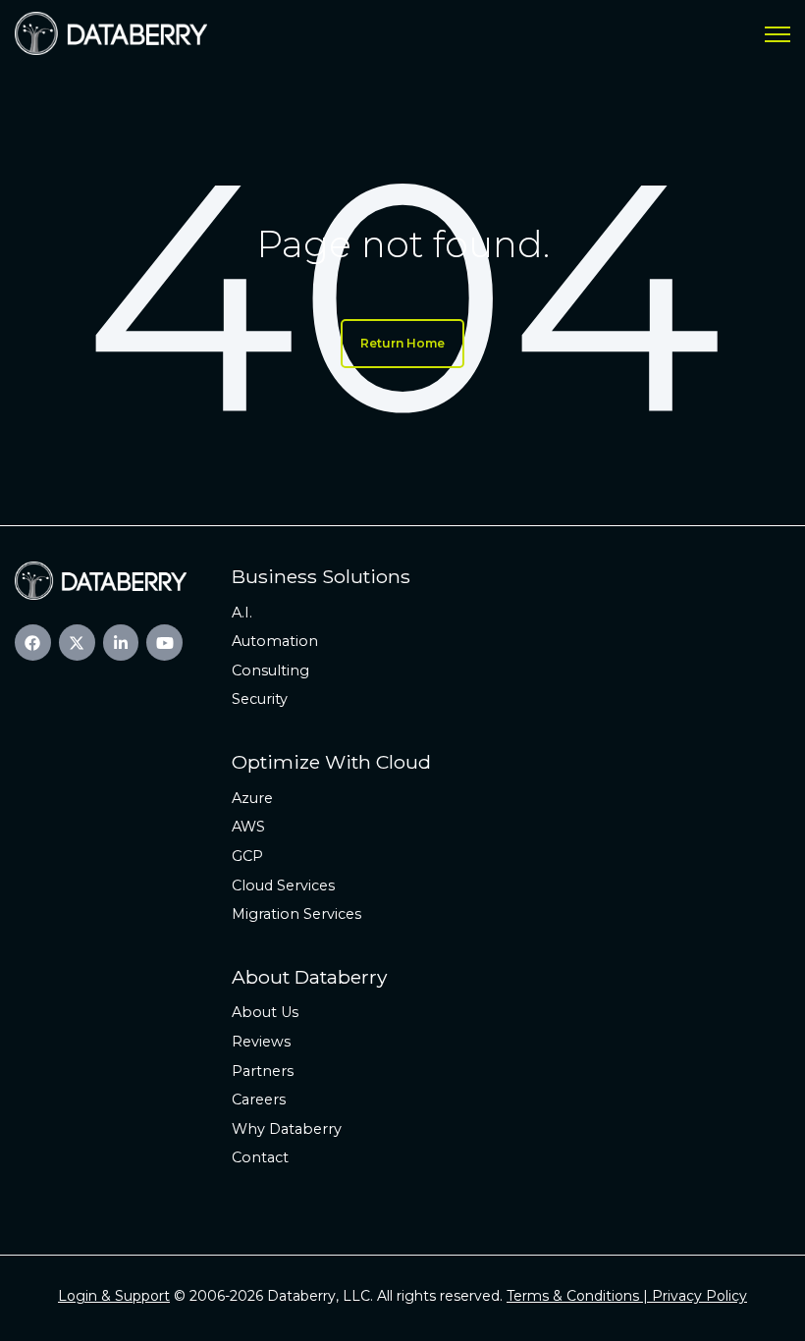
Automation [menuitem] (275, 641)
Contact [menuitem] (260, 1157)
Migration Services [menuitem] (296, 914)
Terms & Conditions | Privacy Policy (627, 1296)
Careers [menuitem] (259, 1099)
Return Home (402, 343)
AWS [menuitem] (248, 826)
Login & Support (114, 1296)
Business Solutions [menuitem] (321, 576)
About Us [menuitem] (265, 1012)
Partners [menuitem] (263, 1071)
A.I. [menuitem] (242, 612)
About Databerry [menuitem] (309, 977)
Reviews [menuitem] (261, 1041)
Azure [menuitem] (252, 798)
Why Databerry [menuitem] (287, 1129)
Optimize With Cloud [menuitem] (331, 762)
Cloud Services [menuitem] (283, 885)
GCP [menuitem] (247, 856)
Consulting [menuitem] (270, 670)
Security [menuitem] (260, 699)
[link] (111, 32)
